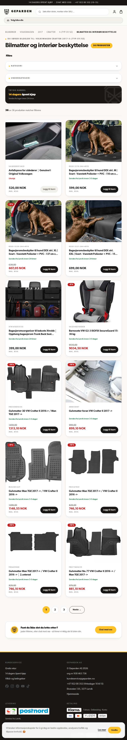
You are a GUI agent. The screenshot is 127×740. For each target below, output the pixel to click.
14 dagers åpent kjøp (15, 673)
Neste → (77, 610)
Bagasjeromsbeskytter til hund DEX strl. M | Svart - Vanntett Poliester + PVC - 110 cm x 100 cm (93, 172)
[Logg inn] (114, 12)
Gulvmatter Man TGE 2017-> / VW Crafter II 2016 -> (93, 493)
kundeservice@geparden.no (81, 679)
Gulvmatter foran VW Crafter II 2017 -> (90, 411)
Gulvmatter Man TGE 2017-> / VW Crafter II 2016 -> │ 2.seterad (33, 573)
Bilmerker (10, 32)
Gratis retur (10, 668)
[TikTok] (28, 686)
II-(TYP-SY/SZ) (66, 32)
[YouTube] (22, 686)
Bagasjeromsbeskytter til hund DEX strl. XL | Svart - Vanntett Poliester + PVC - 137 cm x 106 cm (33, 252)
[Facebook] (7, 686)
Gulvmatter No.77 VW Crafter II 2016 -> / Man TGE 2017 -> (92, 573)
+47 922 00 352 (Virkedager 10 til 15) (85, 684)
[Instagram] (12, 686)
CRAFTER (51, 32)
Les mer (102, 730)
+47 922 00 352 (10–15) (86, 2)
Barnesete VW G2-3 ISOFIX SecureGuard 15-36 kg (93, 333)
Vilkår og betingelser (15, 679)
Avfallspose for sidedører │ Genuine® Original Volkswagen (30, 172)
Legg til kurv (49, 189)
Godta (114, 730)
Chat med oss (105, 630)
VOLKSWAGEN (27, 32)
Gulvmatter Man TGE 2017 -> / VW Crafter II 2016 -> (33, 493)
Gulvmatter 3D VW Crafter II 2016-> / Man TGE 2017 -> (32, 413)
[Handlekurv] (121, 12)
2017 (40, 32)
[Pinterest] (17, 686)
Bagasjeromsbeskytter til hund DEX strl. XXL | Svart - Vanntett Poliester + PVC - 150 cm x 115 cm (93, 252)
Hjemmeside (73, 694)
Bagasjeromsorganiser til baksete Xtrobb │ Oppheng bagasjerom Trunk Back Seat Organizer (33, 333)
